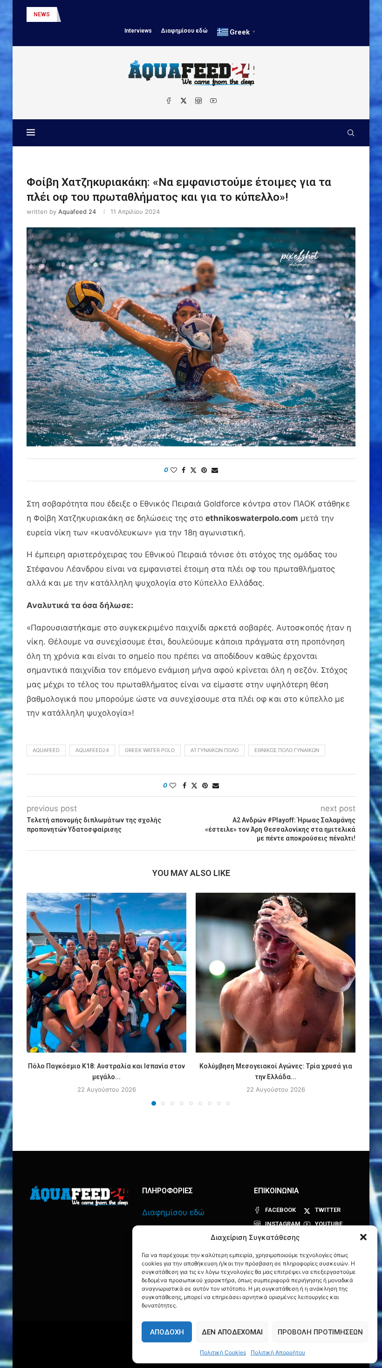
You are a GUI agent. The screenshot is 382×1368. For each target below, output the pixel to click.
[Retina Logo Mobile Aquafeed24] (79, 1196)
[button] (363, 1237)
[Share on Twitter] (193, 470)
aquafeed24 (92, 750)
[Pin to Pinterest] (204, 470)
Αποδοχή (167, 1332)
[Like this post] (174, 470)
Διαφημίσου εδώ (184, 30)
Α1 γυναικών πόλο (215, 750)
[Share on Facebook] (183, 470)
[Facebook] (168, 100)
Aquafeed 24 (77, 211)
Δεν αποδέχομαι (232, 1332)
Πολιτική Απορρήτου (278, 1352)
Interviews (138, 30)
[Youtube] (213, 100)
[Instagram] (198, 100)
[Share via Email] (214, 470)
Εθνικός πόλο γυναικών (286, 750)
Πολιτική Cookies (223, 1352)
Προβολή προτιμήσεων (320, 1332)
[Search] (350, 132)
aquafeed (46, 750)
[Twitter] (183, 100)
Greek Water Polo (150, 750)
